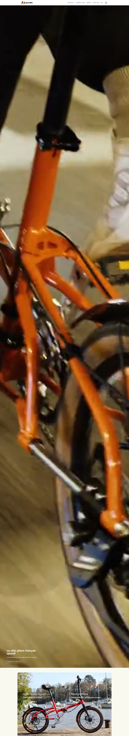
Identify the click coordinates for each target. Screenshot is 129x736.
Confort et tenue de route (34, 694)
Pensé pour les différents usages (86, 697)
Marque (89, 2)
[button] (40, 694)
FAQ (102, 2)
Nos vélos (70, 2)
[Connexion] (106, 3)
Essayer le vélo (80, 2)
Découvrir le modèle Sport (15, 661)
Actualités (96, 2)
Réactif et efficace (79, 694)
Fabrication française (32, 697)
